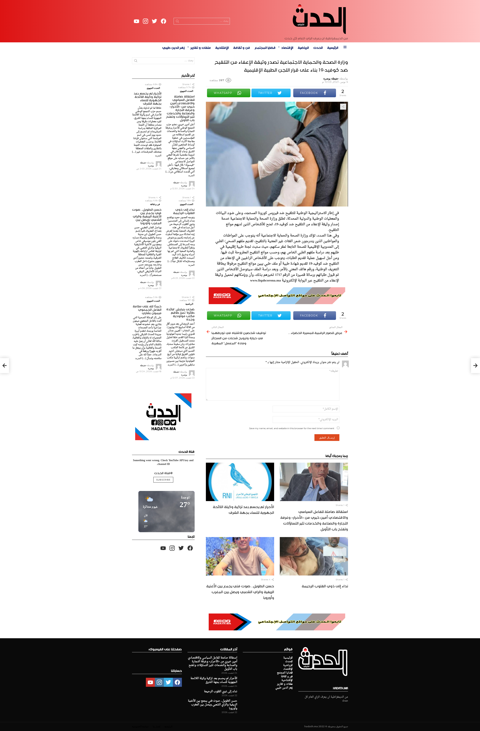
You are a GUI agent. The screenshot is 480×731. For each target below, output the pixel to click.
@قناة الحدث (163, 472)
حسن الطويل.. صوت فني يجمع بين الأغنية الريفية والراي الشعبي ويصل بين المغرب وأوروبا (240, 591)
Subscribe (163, 479)
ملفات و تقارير (200, 47)
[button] (144, 521)
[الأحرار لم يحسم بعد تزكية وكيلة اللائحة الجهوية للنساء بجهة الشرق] (240, 482)
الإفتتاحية (222, 47)
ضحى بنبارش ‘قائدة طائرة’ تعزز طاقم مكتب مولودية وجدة (180, 314)
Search (177, 22)
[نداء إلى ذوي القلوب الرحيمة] (314, 556)
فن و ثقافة (241, 47)
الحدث (318, 47)
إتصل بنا (156, 726)
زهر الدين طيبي (173, 47)
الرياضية (303, 47)
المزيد (191, 175)
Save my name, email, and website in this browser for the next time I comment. (291, 428)
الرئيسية (332, 47)
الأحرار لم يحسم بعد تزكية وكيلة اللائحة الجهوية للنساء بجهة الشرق (243, 509)
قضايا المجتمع (265, 47)
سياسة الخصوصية (140, 726)
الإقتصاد (287, 47)
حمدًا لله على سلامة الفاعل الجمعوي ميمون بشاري (147, 309)
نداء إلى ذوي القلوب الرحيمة (325, 585)
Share (343, 107)
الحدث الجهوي (186, 91)
